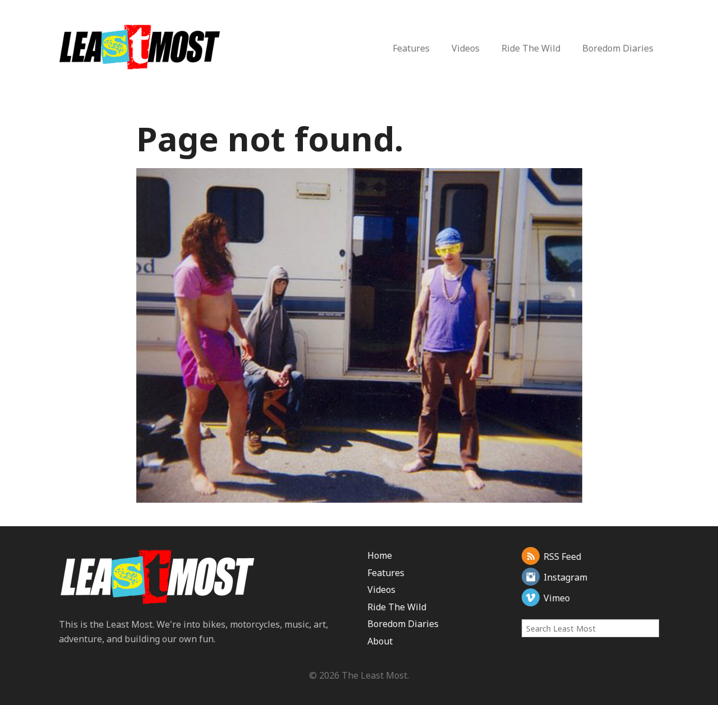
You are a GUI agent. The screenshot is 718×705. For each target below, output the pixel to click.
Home (379, 555)
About (380, 641)
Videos (466, 48)
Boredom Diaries (617, 48)
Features (411, 48)
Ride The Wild (530, 48)
